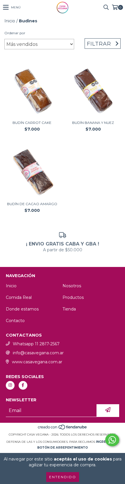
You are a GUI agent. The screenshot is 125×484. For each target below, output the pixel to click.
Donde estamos (22, 309)
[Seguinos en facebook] (23, 385)
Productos (73, 297)
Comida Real (19, 297)
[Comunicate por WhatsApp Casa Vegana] (112, 440)
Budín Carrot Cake (31, 122)
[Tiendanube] (62, 429)
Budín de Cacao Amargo (32, 204)
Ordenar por (14, 33)
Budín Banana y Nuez (93, 122)
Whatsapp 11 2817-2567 (36, 343)
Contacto (15, 320)
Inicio (9, 21)
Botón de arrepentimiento (62, 447)
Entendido (62, 477)
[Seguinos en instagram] (10, 385)
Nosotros (72, 285)
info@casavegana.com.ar (38, 352)
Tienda (69, 309)
